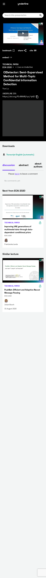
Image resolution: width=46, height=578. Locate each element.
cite (31, 50)
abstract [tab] (23, 164)
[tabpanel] (23, 177)
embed (5, 57)
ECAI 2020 (19, 190)
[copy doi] (38, 96)
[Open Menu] (4, 4)
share (20, 50)
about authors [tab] (38, 165)
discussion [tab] (8, 164)
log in (17, 174)
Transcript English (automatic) (20, 154)
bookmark (7, 50)
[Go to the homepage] (23, 4)
